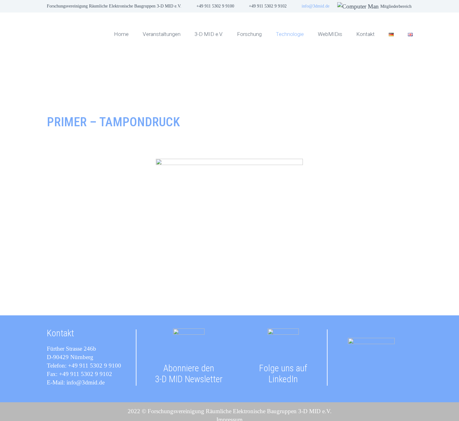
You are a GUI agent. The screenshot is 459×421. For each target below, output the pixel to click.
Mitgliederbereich (396, 6)
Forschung (249, 34)
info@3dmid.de (315, 6)
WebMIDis (330, 34)
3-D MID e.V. (209, 34)
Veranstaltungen (161, 34)
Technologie (290, 34)
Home (121, 34)
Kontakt (365, 34)
